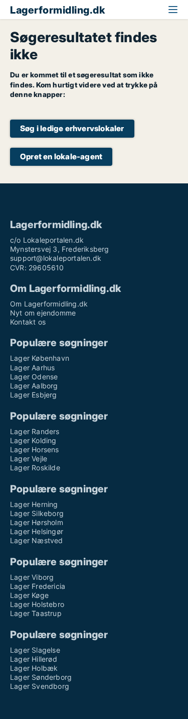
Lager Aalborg (34, 385)
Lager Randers (35, 431)
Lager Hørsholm (36, 522)
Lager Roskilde (35, 467)
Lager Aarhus (32, 367)
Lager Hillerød (33, 659)
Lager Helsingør (36, 531)
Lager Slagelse (35, 650)
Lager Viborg (32, 577)
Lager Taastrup (36, 613)
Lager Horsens (34, 449)
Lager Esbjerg (33, 394)
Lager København (39, 358)
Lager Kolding (33, 440)
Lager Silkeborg (37, 513)
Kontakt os (28, 322)
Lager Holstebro (37, 604)
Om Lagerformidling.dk (49, 303)
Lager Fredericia (37, 586)
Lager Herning (34, 504)
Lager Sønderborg (41, 677)
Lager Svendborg (39, 686)
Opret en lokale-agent (61, 156)
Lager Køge (29, 595)
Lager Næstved (36, 540)
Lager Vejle (28, 458)
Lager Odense (34, 376)
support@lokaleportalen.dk (55, 258)
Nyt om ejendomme (43, 313)
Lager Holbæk (34, 668)
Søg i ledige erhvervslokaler (72, 128)
